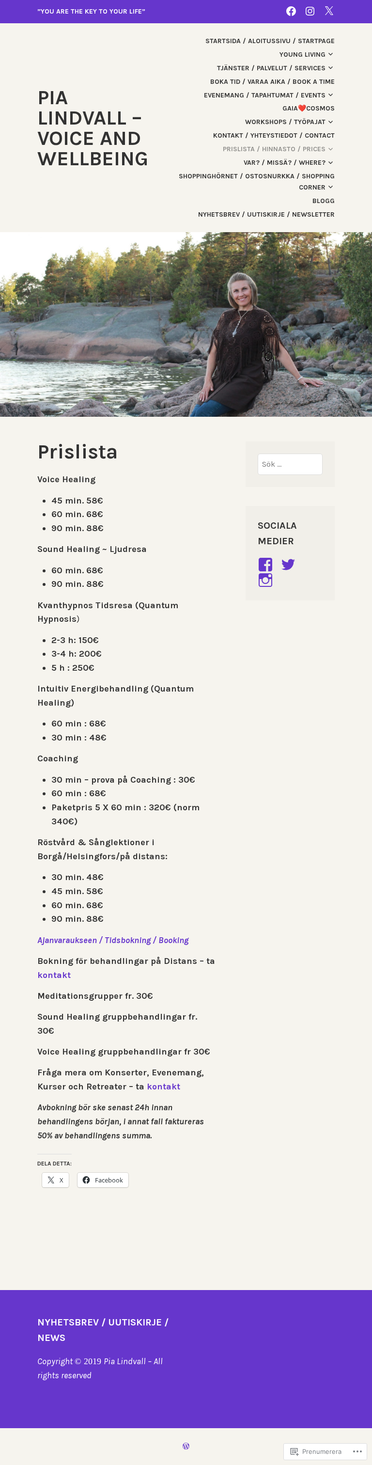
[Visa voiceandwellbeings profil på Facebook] (267, 564)
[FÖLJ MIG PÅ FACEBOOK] (291, 11)
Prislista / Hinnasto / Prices (274, 149)
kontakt (54, 975)
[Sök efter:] (290, 464)
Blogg (323, 201)
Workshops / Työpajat (285, 122)
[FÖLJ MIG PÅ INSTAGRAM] (310, 11)
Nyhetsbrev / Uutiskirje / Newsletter (266, 214)
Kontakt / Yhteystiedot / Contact (274, 135)
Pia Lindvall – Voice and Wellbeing (92, 128)
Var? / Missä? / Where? (285, 162)
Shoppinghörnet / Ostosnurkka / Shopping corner (257, 181)
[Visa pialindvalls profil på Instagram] (267, 580)
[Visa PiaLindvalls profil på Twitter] (289, 564)
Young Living (302, 54)
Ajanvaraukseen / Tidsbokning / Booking (112, 940)
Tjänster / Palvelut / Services (271, 68)
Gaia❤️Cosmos (308, 108)
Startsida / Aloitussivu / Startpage (270, 41)
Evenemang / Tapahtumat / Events (265, 95)
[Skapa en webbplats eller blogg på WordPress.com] (186, 1446)
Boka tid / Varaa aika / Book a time (272, 82)
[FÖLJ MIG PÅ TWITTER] (329, 11)
